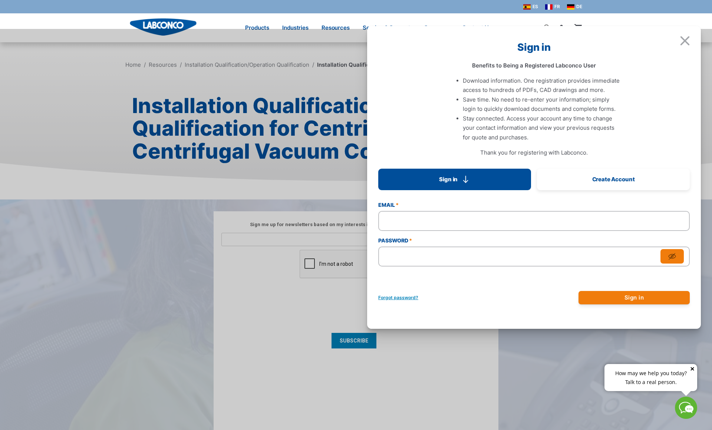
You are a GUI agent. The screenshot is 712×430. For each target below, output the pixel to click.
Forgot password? (398, 297)
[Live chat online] (686, 416)
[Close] (685, 41)
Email (388, 205)
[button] (454, 179)
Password (395, 240)
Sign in (634, 297)
